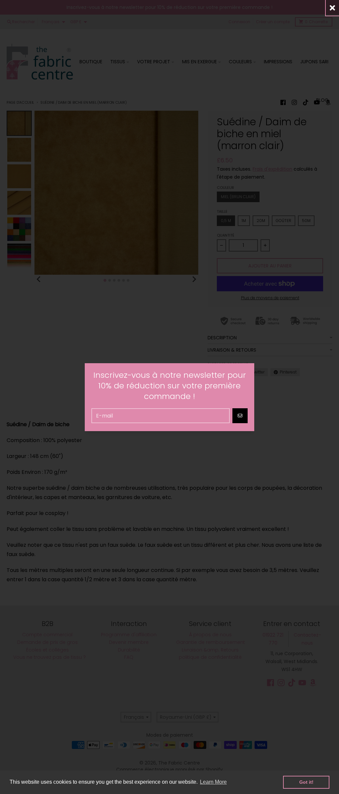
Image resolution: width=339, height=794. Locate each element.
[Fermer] (332, 8)
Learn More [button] (213, 782)
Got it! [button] (306, 782)
